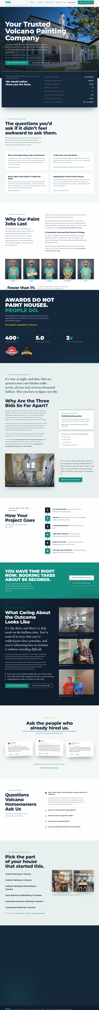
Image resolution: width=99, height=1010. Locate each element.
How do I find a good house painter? (61, 810)
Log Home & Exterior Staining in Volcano (24, 901)
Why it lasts (16, 5)
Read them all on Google (49, 767)
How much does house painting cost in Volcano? (68, 167)
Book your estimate (14, 190)
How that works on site (61, 190)
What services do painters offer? (59, 816)
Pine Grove (21, 913)
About (64, 2)
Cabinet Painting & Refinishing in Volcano (20, 887)
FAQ (31, 5)
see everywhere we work (38, 913)
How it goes (25, 5)
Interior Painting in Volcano (18, 874)
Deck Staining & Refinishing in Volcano (23, 895)
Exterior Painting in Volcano (18, 880)
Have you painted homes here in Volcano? (63, 827)
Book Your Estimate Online (16, 62)
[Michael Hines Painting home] (8, 2)
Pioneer (27, 913)
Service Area (49, 2)
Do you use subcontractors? (58, 821)
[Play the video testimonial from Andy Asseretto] (76, 651)
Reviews (58, 2)
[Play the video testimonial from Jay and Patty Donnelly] (76, 682)
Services (32, 2)
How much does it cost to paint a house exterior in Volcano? (66, 793)
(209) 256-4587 (72, 2)
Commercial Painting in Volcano (20, 907)
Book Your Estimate (85, 2)
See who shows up (14, 167)
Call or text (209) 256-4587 (41, 62)
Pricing (40, 2)
